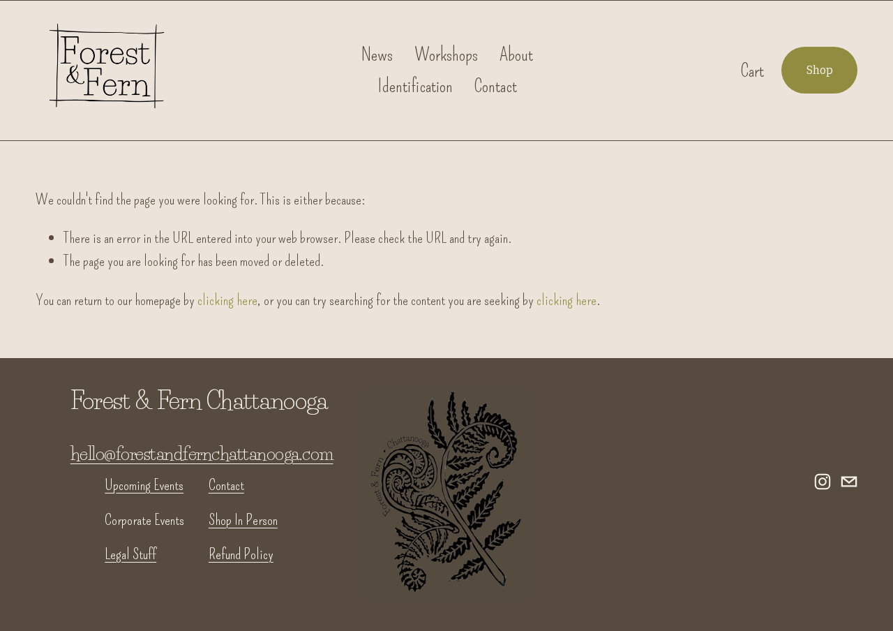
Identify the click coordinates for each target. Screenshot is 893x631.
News (377, 54)
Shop (819, 70)
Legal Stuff (130, 553)
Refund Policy (241, 553)
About (516, 54)
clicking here (227, 299)
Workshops (446, 54)
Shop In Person (243, 519)
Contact (495, 86)
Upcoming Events (144, 484)
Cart (752, 70)
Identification (415, 86)
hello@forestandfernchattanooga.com (201, 453)
